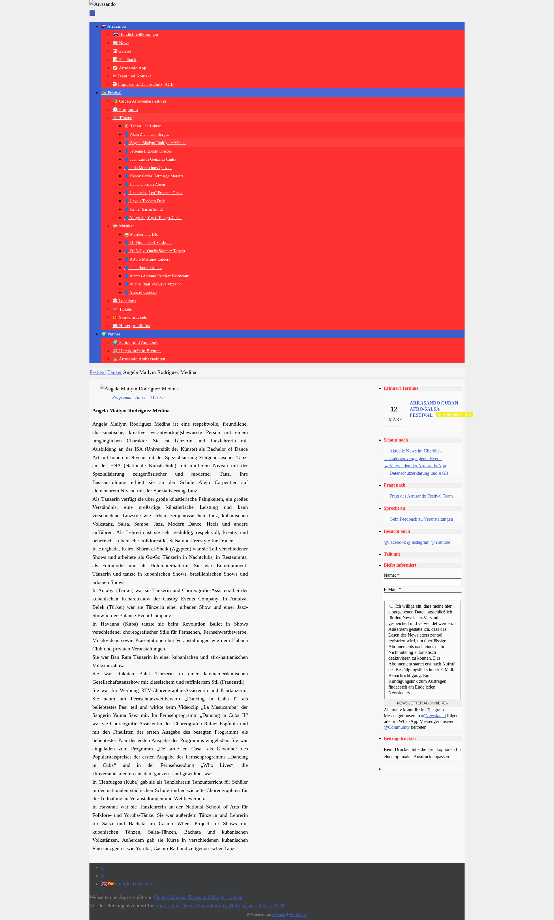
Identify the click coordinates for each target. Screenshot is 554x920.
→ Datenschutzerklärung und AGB (416, 473)
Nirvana (278, 914)
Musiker (158, 397)
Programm (121, 397)
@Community (397, 727)
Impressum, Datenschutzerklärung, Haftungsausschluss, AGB (219, 905)
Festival (97, 372)
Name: (391, 575)
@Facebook (395, 542)
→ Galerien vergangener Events (413, 458)
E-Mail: (392, 589)
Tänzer (114, 372)
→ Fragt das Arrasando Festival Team (418, 496)
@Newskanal (433, 715)
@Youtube (440, 542)
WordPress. (298, 914)
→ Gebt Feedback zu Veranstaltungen (418, 519)
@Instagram (418, 542)
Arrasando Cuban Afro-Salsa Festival (434, 409)
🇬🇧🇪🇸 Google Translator (127, 883)
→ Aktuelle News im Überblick (413, 450)
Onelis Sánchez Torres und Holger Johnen (198, 897)
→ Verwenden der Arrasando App (415, 465)
